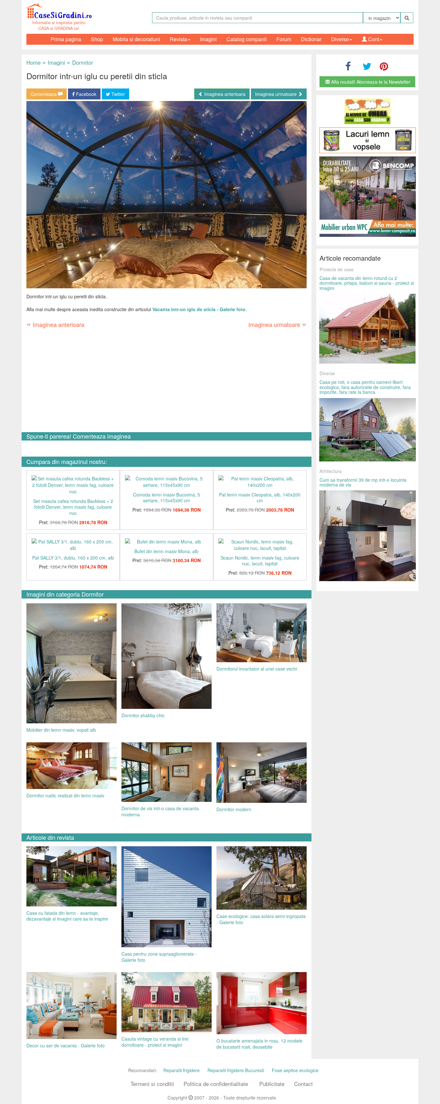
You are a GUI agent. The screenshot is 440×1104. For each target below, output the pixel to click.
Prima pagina (66, 39)
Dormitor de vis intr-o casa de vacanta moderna (160, 811)
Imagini (208, 39)
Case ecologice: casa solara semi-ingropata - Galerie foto (261, 919)
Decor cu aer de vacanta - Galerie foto (65, 1045)
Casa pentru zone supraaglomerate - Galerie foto (159, 957)
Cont (373, 39)
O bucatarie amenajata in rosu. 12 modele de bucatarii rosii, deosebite (259, 1043)
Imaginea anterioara (224, 94)
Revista (178, 39)
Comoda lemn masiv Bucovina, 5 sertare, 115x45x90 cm (166, 497)
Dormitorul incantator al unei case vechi (256, 668)
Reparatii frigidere (181, 1070)
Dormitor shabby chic (143, 715)
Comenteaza (44, 94)
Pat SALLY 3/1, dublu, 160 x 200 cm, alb (73, 557)
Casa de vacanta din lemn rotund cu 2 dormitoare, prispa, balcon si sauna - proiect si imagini (367, 283)
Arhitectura (331, 471)
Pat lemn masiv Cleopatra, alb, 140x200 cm (260, 497)
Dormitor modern (233, 809)
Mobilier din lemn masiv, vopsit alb (61, 730)
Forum (283, 39)
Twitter (117, 94)
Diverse (340, 39)
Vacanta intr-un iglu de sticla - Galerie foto (198, 309)
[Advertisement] (166, 381)
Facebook (85, 94)
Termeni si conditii (152, 1084)
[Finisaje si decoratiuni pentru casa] (367, 140)
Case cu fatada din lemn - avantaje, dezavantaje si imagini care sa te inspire (67, 916)
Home (33, 62)
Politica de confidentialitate (216, 1084)
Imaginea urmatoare (276, 94)
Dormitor (80, 62)
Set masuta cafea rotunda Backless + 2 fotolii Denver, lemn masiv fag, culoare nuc (73, 507)
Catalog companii (246, 39)
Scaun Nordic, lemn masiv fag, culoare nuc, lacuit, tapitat (260, 560)
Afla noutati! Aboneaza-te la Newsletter (370, 82)
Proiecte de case (337, 269)
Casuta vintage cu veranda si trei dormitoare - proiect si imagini (154, 1041)
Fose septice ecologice (295, 1070)
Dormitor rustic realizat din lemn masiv (65, 795)
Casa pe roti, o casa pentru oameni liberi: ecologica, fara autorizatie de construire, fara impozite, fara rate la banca (365, 387)
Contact (303, 1084)
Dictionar (311, 39)
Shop (97, 39)
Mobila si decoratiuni (136, 39)
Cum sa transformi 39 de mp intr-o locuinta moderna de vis (363, 482)
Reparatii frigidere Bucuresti (235, 1070)
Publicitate (271, 1084)
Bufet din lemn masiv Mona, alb (166, 551)
